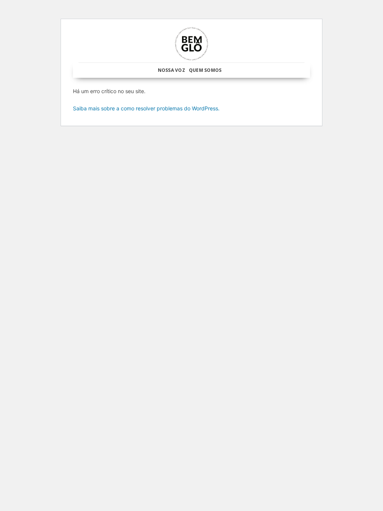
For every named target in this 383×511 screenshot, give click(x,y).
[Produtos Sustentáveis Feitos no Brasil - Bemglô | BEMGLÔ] (191, 43)
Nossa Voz (171, 70)
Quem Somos (205, 70)
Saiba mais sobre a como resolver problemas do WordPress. (146, 108)
